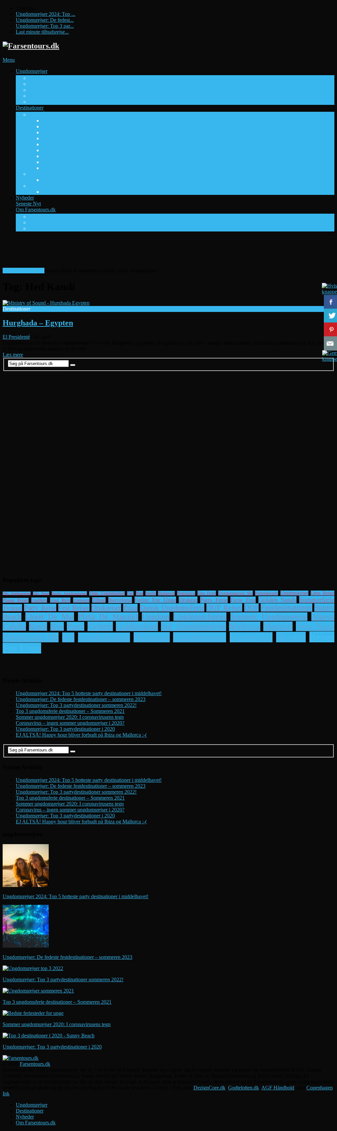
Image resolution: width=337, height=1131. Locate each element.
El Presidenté (16, 337)
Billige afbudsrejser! (23, 270)
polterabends (266, 593)
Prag (47, 192)
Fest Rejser (74, 607)
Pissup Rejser (43, 84)
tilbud (99, 600)
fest (130, 593)
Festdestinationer (286, 607)
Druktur (188, 599)
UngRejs (39, 600)
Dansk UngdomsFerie (172, 607)
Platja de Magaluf (108, 616)
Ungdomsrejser (40, 74)
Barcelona (120, 600)
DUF (251, 607)
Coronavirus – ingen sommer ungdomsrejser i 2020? (70, 723)
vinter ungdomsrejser (107, 593)
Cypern (100, 626)
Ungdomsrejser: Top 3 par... (45, 26)
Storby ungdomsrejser (69, 593)
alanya (322, 616)
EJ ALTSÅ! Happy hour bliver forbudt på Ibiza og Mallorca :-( (81, 735)
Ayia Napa (53, 126)
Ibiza (130, 608)
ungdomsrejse (199, 637)
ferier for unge (155, 599)
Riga (139, 593)
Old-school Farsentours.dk (56, 228)
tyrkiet (12, 607)
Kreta (38, 626)
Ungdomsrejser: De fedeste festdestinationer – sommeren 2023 (80, 699)
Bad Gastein (55, 180)
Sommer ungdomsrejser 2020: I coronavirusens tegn (70, 717)
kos (57, 626)
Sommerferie (316, 599)
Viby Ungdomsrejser (17, 593)
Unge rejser (322, 593)
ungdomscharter (199, 616)
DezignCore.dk (209, 1087)
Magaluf (51, 162)
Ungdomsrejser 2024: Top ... (45, 14)
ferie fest (242, 599)
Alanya (49, 120)
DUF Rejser (41, 78)
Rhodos (291, 637)
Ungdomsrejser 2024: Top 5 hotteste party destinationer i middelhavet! (89, 693)
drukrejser (106, 608)
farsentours (251, 637)
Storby (36, 186)
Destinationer (31, 110)
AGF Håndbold (277, 1087)
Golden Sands (56, 132)
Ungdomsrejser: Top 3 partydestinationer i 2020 (65, 729)
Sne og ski (40, 174)
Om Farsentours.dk (45, 212)
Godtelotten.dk (243, 1087)
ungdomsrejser (294, 593)
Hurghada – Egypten (38, 323)
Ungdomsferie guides (51, 222)
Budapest (166, 593)
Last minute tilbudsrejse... (42, 32)
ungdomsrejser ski (235, 593)
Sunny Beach (56, 168)
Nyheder (28, 200)
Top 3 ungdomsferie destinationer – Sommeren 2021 (70, 711)
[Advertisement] (122, 251)
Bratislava (186, 593)
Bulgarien (152, 637)
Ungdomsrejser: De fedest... (45, 20)
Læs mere (13, 354)
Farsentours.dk (35, 1064)
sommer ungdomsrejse (269, 616)
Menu (9, 60)
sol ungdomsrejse (193, 626)
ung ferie (206, 593)
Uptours (37, 96)
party (75, 626)
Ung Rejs (39, 90)
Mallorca (244, 626)
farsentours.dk (31, 637)
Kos (46, 150)
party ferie (214, 599)
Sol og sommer (44, 114)
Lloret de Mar (56, 156)
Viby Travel (41, 102)
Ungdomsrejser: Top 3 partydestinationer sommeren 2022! (76, 705)
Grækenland (137, 626)
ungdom (155, 616)
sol (68, 637)
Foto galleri (41, 216)
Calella (14, 626)
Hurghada (52, 144)
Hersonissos (54, 138)
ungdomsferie (104, 637)
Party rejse (40, 607)
